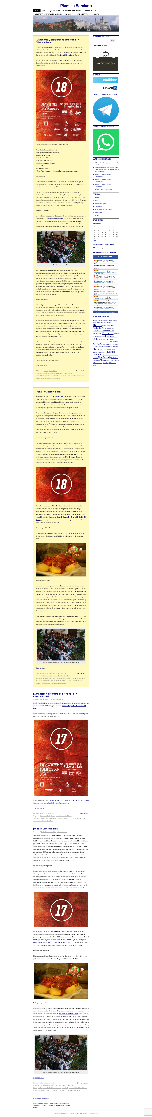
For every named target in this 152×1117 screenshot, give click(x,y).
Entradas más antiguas (41, 1098)
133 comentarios (62, 832)
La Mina (68, 14)
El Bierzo (50, 681)
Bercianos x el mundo (72, 11)
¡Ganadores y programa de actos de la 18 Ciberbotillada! (58, 41)
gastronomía (101, 336)
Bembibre (100, 320)
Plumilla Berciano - (99, 298)
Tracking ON (111, 312)
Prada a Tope (114, 358)
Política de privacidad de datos (56, 1105)
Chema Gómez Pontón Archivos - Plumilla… (105, 302)
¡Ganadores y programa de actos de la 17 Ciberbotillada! (55, 695)
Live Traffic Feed (105, 257)
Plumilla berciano (56, 683)
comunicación (97, 333)
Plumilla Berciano (76, 5)
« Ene (94, 240)
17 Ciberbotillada (45, 816)
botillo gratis (53, 673)
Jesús (96, 189)
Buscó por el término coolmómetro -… (104, 293)
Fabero (95, 336)
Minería (112, 349)
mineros (107, 349)
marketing (102, 349)
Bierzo (46, 371)
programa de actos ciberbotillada (50, 378)
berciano (106, 320)
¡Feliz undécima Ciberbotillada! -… (103, 288)
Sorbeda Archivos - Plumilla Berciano (104, 308)
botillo (60, 373)
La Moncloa (75, 681)
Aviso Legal (43, 1105)
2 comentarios (80, 371)
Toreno (103, 360)
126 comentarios (80, 673)
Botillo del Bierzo (68, 373)
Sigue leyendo (41, 365)
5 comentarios (58, 699)
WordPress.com (94, 1113)
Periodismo (101, 352)
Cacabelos (96, 331)
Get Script (98, 312)
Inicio (37, 11)
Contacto (95, 14)
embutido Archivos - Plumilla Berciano (104, 267)
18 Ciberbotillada (47, 373)
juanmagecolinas (108, 339)
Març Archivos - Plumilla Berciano (103, 261)
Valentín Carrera (97, 363)
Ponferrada (104, 357)
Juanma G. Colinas (66, 376)
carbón (101, 331)
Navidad (95, 352)
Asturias (95, 320)
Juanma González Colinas (100, 342)
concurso (67, 678)
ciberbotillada (53, 371)
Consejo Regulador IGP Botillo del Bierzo (65, 55)
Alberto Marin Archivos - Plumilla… (103, 282)
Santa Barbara (96, 360)
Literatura (115, 347)
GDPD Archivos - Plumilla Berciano (103, 277)
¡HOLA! (44, 11)
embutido (57, 681)
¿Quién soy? (55, 11)
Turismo (116, 360)
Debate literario (81, 14)
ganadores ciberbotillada (52, 376)
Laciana (108, 344)
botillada (61, 676)
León (109, 346)
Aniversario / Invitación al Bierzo (48, 14)
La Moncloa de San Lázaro (78, 818)
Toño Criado (110, 360)
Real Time (104, 312)
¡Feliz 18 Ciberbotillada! (48, 391)
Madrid (96, 348)
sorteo (64, 683)
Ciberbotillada (90, 11)
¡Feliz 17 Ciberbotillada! (45, 828)
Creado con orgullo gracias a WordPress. (65, 1113)
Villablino (105, 363)
